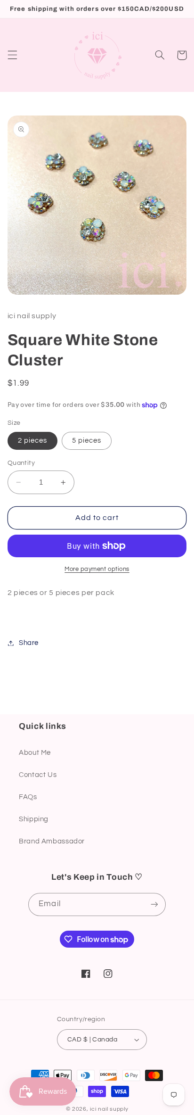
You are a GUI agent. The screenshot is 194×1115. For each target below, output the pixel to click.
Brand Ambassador (52, 841)
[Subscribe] (154, 904)
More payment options (97, 569)
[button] (12, 55)
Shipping (33, 819)
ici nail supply (109, 1109)
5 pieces (86, 440)
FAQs (28, 797)
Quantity (21, 463)
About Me (35, 752)
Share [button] (29, 642)
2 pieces (32, 440)
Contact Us (38, 774)
